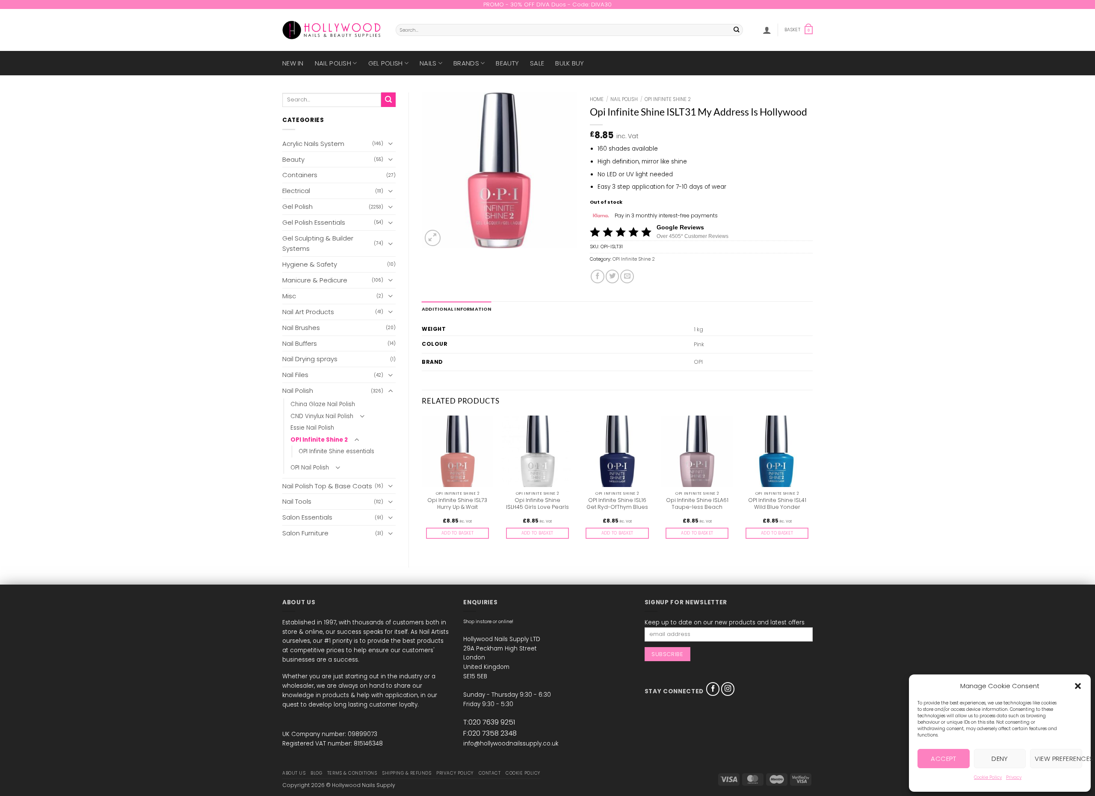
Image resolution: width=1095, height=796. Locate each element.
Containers (299, 174)
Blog (316, 773)
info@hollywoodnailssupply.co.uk (510, 744)
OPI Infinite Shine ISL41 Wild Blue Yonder (777, 504)
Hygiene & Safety (309, 264)
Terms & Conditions (352, 773)
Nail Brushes (301, 327)
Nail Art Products (308, 311)
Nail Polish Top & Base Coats (327, 485)
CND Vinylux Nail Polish (321, 416)
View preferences (1058, 758)
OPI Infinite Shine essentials (336, 451)
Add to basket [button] (457, 533)
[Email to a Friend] (627, 276)
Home (597, 99)
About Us (293, 773)
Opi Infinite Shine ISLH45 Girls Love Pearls (537, 504)
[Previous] (422, 484)
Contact (490, 773)
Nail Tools (296, 501)
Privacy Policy (454, 773)
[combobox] (569, 30)
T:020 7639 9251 (489, 722)
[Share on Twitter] (612, 276)
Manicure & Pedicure (314, 280)
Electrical (296, 190)
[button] (1078, 686)
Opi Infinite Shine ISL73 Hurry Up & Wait (457, 504)
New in (293, 63)
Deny (999, 758)
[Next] (812, 484)
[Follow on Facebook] (713, 689)
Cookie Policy (988, 777)
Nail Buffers (299, 343)
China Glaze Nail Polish (322, 404)
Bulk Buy (569, 63)
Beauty (507, 63)
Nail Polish (333, 63)
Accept (943, 758)
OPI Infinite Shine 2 (319, 440)
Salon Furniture (305, 533)
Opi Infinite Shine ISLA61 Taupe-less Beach (697, 504)
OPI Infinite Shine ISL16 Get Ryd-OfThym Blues (617, 504)
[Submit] (737, 30)
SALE (537, 63)
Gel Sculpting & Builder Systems (317, 243)
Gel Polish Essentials (313, 222)
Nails (428, 63)
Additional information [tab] (456, 309)
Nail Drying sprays (309, 358)
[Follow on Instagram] (728, 689)
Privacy (1013, 777)
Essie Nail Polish (312, 428)
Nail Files (295, 374)
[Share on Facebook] (597, 276)
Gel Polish (385, 63)
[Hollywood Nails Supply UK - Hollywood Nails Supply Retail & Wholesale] (332, 30)
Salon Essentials (307, 517)
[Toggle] (390, 144)
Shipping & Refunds (406, 773)
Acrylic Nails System (313, 143)
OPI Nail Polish (309, 467)
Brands (466, 63)
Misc (289, 295)
